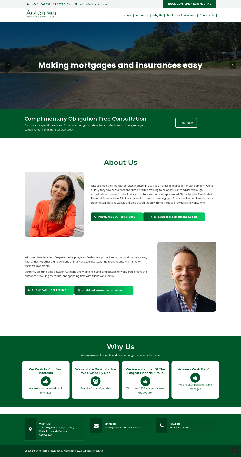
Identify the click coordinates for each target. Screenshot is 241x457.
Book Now (186, 123)
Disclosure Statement (181, 15)
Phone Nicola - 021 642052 (116, 217)
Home (127, 15)
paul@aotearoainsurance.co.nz (104, 290)
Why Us (157, 15)
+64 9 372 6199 (179, 427)
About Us (142, 15)
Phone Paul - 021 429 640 (49, 290)
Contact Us (207, 15)
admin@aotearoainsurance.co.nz (123, 427)
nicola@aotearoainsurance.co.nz (174, 217)
